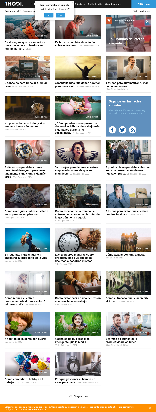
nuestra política (39, 409)
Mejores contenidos (125, 20)
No (49, 15)
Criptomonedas (30, 11)
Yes (60, 15)
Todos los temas (141, 11)
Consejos (10, 11)
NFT (18, 11)
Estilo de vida (95, 4)
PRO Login (144, 4)
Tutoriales (80, 4)
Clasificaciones (113, 4)
